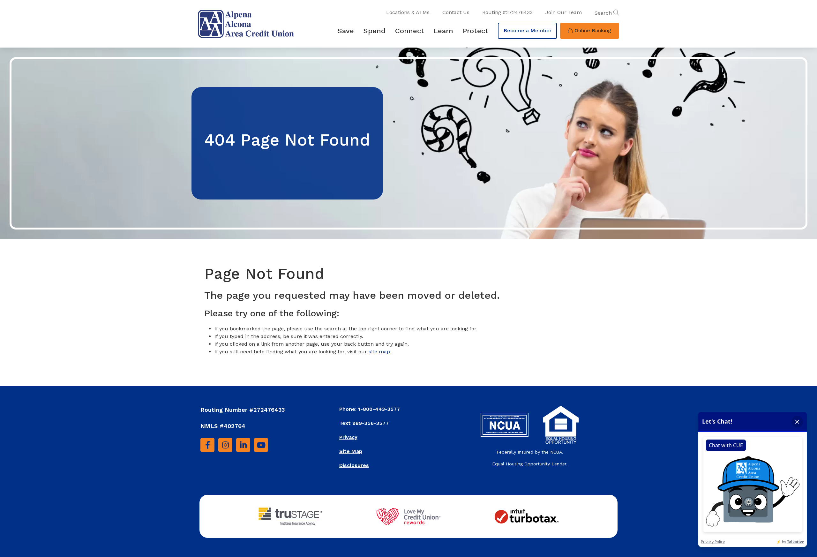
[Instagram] (225, 445)
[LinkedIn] (243, 445)
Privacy (348, 437)
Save (346, 31)
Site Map (350, 451)
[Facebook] (207, 445)
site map (379, 352)
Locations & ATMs (408, 12)
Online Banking (592, 30)
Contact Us (455, 12)
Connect (409, 31)
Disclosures (354, 465)
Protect (475, 31)
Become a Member (527, 30)
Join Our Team (563, 12)
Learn (443, 31)
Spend (375, 31)
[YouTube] (261, 445)
